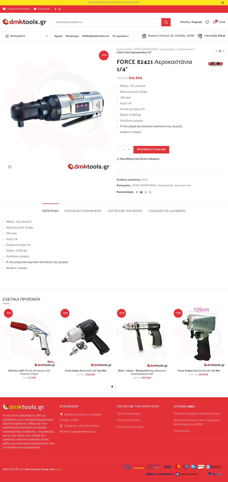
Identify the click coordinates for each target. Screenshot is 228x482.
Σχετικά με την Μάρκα (125, 210)
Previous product (216, 51)
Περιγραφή (50, 210)
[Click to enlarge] (9, 166)
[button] (53, 321)
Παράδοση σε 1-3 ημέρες (167, 210)
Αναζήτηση (166, 22)
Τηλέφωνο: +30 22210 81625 (81, 426)
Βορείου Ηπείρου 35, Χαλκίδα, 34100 (171, 36)
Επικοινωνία (182, 431)
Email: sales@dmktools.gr (79, 431)
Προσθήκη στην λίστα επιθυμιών (140, 159)
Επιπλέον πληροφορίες (83, 210)
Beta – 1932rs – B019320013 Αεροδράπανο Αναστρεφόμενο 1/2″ (142, 372)
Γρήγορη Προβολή (53, 329)
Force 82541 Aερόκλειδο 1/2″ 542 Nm (86, 370)
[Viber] (150, 192)
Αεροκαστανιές (185, 49)
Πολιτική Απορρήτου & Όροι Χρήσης (197, 414)
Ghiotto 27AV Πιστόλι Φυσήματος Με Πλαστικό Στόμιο (29, 372)
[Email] (141, 192)
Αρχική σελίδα (124, 49)
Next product (223, 51)
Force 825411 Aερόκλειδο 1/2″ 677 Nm (199, 370)
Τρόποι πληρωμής (128, 414)
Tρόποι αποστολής (129, 420)
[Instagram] (59, 9)
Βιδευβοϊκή (13, 415)
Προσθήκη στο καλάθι (151, 149)
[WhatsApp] (146, 192)
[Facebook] (55, 9)
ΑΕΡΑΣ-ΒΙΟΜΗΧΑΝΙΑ (145, 49)
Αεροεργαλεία (167, 49)
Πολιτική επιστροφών (130, 427)
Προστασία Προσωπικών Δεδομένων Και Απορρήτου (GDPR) (197, 422)
